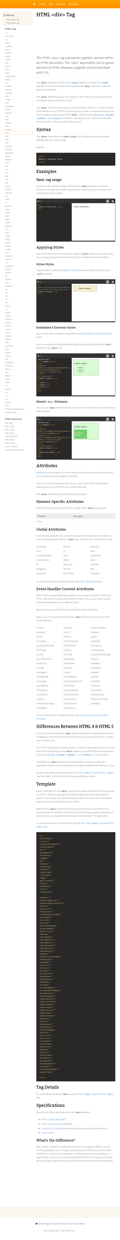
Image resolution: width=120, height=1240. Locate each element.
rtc (7, 302)
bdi (7, 69)
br (6, 83)
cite (7, 96)
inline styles (71, 270)
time (7, 379)
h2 (7, 169)
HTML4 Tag (12, 19)
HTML (42, 4)
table (8, 352)
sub (7, 342)
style (7, 339)
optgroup (9, 266)
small (8, 326)
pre (7, 282)
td (6, 359)
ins (7, 216)
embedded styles (85, 333)
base (7, 66)
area (7, 49)
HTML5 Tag (86, 772)
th (6, 372)
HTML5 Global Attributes (15, 409)
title (7, 382)
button (8, 86)
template (9, 362)
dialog (8, 129)
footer (8, 159)
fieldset (8, 149)
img (7, 209)
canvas (8, 89)
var (7, 399)
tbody (8, 356)
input (8, 212)
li (6, 229)
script (8, 316)
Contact (55, 1223)
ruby (7, 306)
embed (8, 146)
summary (9, 346)
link (7, 232)
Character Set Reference (14, 450)
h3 (7, 173)
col (7, 103)
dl (6, 136)
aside (8, 56)
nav (7, 252)
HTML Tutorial (10, 443)
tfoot (7, 369)
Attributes (41, 472)
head (8, 186)
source (8, 329)
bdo (7, 73)
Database (73, 4)
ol (6, 262)
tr (6, 386)
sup (7, 349)
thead (8, 376)
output (8, 272)
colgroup (9, 106)
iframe (8, 206)
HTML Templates (11, 436)
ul (6, 396)
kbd (7, 219)
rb (6, 292)
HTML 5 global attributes (90, 581)
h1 (7, 166)
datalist (8, 113)
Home (40, 1223)
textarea (9, 366)
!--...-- (8, 33)
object (8, 259)
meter (8, 249)
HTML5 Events (11, 412)
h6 (7, 183)
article (8, 53)
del (7, 119)
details (8, 123)
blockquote (10, 76)
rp (6, 296)
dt (6, 139)
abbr (7, 43)
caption (9, 93)
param (8, 279)
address (9, 46)
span (7, 332)
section (8, 319)
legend (8, 226)
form (7, 163)
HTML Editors (10, 439)
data (7, 109)
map (7, 239)
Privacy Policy (79, 1223)
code (8, 99)
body (8, 79)
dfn (7, 126)
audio (8, 59)
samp (8, 312)
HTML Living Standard (51, 1123)
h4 (7, 176)
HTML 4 (44, 1132)
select (8, 322)
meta (8, 246)
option (8, 269)
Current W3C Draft (49, 1128)
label (8, 222)
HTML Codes (9, 433)
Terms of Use (65, 1223)
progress (9, 286)
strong (8, 336)
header (8, 189)
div (7, 133)
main (7, 236)
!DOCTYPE (9, 36)
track (8, 389)
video (8, 402)
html (7, 199)
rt (6, 299)
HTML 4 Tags (9, 426)
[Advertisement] (75, 36)
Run (41, 201)
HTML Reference (13, 419)
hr (6, 196)
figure (8, 156)
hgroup (8, 193)
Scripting (60, 4)
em (7, 143)
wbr (7, 406)
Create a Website (11, 446)
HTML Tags (10, 29)
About (47, 1223)
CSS (50, 4)
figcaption (9, 153)
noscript (9, 256)
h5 (7, 179)
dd (7, 116)
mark (8, 243)
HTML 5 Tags (9, 429)
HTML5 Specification (50, 1119)
